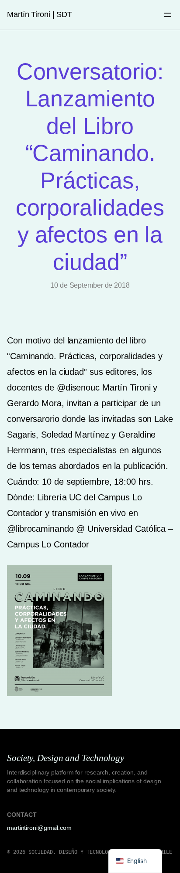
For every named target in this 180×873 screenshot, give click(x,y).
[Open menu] (168, 15)
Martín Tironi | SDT (39, 14)
